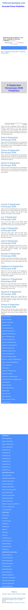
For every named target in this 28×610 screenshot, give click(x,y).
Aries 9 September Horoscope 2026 (9, 138)
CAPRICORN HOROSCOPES (8, 580)
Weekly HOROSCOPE (7, 319)
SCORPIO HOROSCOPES (7, 575)
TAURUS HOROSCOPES (7, 557)
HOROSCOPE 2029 (6, 458)
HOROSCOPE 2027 (6, 452)
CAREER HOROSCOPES (7, 484)
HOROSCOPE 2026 (6, 325)
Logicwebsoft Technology (19, 602)
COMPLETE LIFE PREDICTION (9, 371)
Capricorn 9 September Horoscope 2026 (11, 280)
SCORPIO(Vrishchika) (6, 538)
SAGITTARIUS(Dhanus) (7, 541)
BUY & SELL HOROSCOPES (8, 506)
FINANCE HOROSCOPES (7, 498)
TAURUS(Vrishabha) (6, 521)
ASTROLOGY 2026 (6, 402)
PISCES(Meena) (5, 549)
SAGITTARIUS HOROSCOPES (8, 577)
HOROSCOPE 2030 (6, 461)
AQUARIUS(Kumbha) (6, 546)
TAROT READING (6, 382)
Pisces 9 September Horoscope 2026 (10, 305)
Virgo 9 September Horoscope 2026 (9, 229)
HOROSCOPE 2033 (6, 470)
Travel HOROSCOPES (7, 509)
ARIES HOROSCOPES (7, 555)
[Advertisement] (14, 22)
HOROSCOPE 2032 (6, 467)
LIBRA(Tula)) (5, 535)
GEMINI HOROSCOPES (7, 560)
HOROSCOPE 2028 (6, 455)
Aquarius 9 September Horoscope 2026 (11, 292)
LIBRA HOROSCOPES (7, 572)
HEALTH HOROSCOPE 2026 (8, 336)
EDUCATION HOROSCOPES (8, 495)
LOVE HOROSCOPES (6, 475)
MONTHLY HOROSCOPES (8, 444)
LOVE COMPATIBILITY (7, 365)
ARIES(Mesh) (5, 518)
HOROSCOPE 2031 (6, 464)
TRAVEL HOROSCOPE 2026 (8, 353)
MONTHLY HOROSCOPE (7, 322)
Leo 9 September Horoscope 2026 (9, 218)
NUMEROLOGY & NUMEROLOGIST (10, 376)
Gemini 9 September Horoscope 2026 (10, 164)
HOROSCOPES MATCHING (8, 388)
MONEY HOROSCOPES (7, 501)
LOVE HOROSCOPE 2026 (7, 328)
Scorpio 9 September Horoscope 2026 (10, 254)
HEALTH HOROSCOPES (7, 492)
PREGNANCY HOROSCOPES (8, 478)
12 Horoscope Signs (12, 598)
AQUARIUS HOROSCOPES (8, 583)
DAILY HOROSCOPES (7, 438)
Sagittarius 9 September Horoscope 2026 (12, 267)
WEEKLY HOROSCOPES (7, 441)
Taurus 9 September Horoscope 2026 (10, 151)
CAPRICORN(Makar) (6, 543)
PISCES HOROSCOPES (7, 586)
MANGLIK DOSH (5, 390)
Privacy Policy (17, 599)
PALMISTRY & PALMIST (7, 373)
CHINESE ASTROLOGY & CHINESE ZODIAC (11, 379)
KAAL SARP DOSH (6, 393)
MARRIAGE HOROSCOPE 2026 (9, 333)
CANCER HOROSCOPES (7, 563)
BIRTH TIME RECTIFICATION (8, 399)
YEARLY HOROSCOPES (7, 447)
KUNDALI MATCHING (6, 385)
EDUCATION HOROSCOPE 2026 (9, 342)
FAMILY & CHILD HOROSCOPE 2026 (10, 362)
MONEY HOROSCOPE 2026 (8, 348)
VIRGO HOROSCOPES (7, 569)
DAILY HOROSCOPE (6, 316)
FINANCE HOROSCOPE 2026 (8, 339)
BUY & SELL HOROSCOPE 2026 (9, 356)
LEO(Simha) (4, 529)
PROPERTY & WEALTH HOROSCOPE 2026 (11, 359)
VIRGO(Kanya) (5, 532)
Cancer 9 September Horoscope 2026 (10, 205)
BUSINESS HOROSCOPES (8, 486)
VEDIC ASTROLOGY (6, 396)
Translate (15, 44)
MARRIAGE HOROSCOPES (8, 481)
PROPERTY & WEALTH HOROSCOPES (10, 504)
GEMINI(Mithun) (5, 523)
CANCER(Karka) (5, 526)
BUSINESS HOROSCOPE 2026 (9, 351)
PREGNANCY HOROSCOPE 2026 (9, 345)
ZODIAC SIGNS (5, 368)
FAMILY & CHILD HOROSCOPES (9, 489)
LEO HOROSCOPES (6, 566)
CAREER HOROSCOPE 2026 (8, 331)
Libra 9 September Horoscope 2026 (9, 242)
